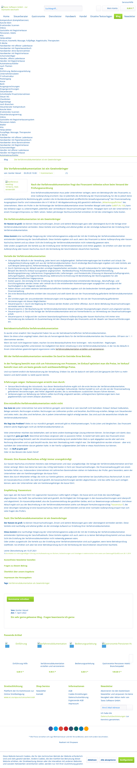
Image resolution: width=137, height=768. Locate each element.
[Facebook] (51, 729)
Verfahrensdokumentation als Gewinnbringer (29, 583)
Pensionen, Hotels (8, 33)
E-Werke (3, 43)
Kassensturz (117, 504)
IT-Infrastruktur (7, 76)
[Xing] (76, 729)
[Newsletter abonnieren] (129, 707)
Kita (1, 35)
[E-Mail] (86, 729)
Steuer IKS (4, 96)
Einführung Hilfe (20, 663)
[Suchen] (79, 8)
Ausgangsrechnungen (10, 86)
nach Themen (6, 66)
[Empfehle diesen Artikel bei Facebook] (131, 588)
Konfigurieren (126, 760)
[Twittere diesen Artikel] (126, 588)
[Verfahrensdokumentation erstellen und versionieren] (52, 651)
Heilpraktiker (6, 38)
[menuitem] (63, 8)
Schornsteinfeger (7, 56)
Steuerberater (6, 91)
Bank (2, 84)
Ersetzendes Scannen (9, 25)
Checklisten (5, 99)
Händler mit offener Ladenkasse (14, 150)
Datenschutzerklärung (78, 697)
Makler (3, 124)
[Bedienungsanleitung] (84, 651)
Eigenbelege (5, 101)
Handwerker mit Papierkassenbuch (15, 48)
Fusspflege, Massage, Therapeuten (15, 132)
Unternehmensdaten (9, 73)
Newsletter (41, 691)
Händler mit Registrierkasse (12, 61)
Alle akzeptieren (108, 760)
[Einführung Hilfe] (20, 651)
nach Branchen (7, 104)
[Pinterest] (66, 729)
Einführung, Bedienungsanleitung (15, 71)
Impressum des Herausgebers (18, 577)
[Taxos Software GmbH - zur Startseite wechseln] (17, 9)
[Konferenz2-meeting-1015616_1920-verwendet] (15, 185)
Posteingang (5, 79)
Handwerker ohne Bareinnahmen (15, 50)
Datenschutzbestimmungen (113, 716)
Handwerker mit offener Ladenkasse (16, 45)
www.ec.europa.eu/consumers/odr (19, 697)
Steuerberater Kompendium (12, 107)
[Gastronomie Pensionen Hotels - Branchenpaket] (117, 651)
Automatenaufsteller (9, 63)
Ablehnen (92, 760)
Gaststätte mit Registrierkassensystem (17, 119)
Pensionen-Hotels (8, 122)
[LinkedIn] (81, 729)
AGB (70, 691)
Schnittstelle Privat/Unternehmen (15, 94)
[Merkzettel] (98, 8)
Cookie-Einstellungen (77, 694)
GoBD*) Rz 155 (118, 205)
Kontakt (39, 694)
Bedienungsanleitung (84, 663)
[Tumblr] (71, 729)
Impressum (73, 703)
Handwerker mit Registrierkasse (14, 53)
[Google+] (61, 729)
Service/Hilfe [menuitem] (127, 2)
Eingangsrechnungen (9, 89)
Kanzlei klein (5, 22)
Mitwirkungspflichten (112, 202)
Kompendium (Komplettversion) (14, 20)
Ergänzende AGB (75, 700)
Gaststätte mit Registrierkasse (13, 30)
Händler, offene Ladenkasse (12, 58)
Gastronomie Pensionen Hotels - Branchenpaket (116, 664)
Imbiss (3, 28)
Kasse (2, 81)
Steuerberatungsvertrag (11, 114)
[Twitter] (56, 729)
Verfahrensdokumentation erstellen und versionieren (52, 664)
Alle (1, 68)
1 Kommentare (46, 173)
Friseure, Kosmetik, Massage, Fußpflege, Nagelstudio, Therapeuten (29, 40)
